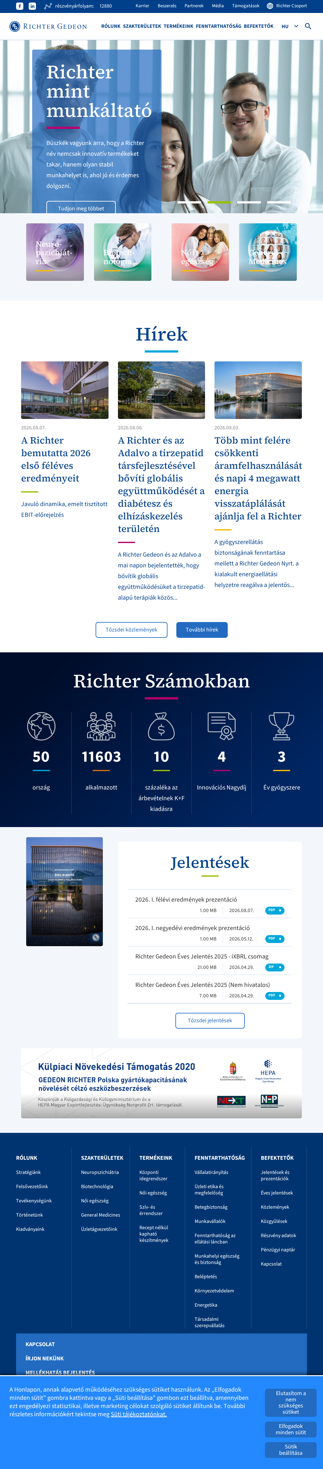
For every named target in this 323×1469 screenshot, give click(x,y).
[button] (24, 126)
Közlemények (275, 1207)
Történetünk (29, 1215)
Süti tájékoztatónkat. (139, 1414)
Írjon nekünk (45, 1359)
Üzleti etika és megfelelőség (209, 1189)
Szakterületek (142, 26)
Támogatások (245, 6)
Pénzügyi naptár (278, 1249)
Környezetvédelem (214, 1290)
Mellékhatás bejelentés (60, 1373)
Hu (286, 26)
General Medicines (100, 1215)
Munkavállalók (210, 1221)
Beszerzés (167, 6)
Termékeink (178, 26)
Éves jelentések (277, 1192)
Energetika (206, 1305)
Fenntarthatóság (218, 26)
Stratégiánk (28, 1172)
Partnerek (194, 6)
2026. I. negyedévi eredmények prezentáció (192, 928)
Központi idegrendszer (153, 1175)
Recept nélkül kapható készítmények (153, 1234)
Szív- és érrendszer (151, 1210)
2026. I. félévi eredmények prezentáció (186, 899)
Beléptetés (206, 1276)
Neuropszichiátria (100, 1172)
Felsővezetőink (32, 1186)
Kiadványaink (30, 1229)
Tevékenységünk (34, 1200)
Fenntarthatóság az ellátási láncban (215, 1238)
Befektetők (258, 26)
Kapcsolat (271, 1263)
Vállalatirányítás (211, 1172)
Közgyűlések (274, 1221)
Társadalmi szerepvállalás (210, 1322)
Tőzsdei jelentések (210, 1021)
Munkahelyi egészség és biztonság (217, 1259)
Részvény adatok (278, 1235)
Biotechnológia (97, 1186)
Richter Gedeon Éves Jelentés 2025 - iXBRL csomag (201, 956)
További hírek (202, 630)
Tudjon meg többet (81, 209)
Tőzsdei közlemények (131, 630)
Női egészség (95, 1200)
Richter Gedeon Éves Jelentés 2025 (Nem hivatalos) (202, 985)
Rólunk (110, 26)
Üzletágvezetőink (99, 1229)
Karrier (142, 6)
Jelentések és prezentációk (275, 1175)
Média (218, 6)
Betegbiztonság (211, 1207)
